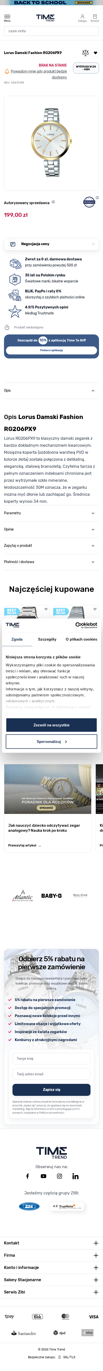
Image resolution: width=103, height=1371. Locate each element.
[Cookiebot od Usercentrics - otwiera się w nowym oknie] (75, 625)
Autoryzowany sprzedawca (27, 203)
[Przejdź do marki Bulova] (80, 895)
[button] (51, 143)
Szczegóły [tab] (47, 639)
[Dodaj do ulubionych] (95, 52)
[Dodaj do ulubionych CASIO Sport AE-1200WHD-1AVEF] (46, 609)
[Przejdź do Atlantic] (22, 895)
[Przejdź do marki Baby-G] (52, 896)
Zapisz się (51, 1090)
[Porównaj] (85, 52)
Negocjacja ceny (58, 244)
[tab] (51, 391)
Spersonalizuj (49, 741)
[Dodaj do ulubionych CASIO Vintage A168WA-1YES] (95, 609)
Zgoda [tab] (17, 639)
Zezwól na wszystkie (52, 725)
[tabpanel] (51, 452)
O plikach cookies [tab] (81, 639)
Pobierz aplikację (51, 350)
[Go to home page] (45, 18)
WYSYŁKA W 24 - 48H (86, 68)
